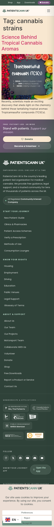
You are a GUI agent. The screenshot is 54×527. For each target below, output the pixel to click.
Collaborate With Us (15, 347)
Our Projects (11, 333)
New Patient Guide (14, 217)
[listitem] (16, 408)
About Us (9, 320)
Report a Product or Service (19, 379)
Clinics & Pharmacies (15, 224)
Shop (10, 2)
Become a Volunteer (25, 146)
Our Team (9, 327)
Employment (11, 272)
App (18, 2)
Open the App (41, 469)
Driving (7, 279)
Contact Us (10, 386)
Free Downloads (13, 373)
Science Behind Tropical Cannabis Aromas (22, 43)
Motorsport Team (14, 340)
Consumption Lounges (16, 250)
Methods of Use (12, 244)
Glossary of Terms (14, 305)
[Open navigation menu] (49, 11)
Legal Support (12, 298)
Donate (45, 2)
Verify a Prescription (15, 237)
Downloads (30, 2)
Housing (8, 266)
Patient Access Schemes (18, 231)
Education (9, 285)
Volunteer (9, 353)
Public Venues (11, 292)
